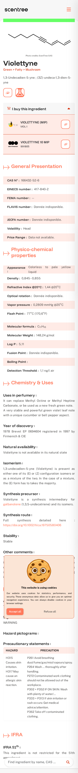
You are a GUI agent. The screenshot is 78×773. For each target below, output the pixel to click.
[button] (15, 611)
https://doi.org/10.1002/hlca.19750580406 (32, 525)
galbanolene (12, 504)
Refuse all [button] (50, 611)
